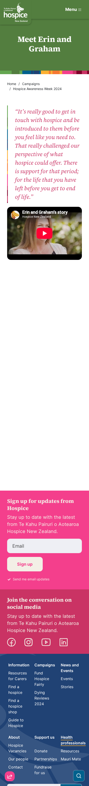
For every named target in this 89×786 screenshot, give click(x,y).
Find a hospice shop (15, 706)
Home (11, 84)
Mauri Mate (71, 759)
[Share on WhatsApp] (10, 765)
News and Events (70, 668)
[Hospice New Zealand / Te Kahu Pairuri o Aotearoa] (15, 12)
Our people (18, 759)
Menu (71, 9)
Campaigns (31, 84)
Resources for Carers (17, 676)
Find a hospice (15, 689)
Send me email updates (31, 579)
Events (67, 678)
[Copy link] (10, 724)
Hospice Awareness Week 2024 (37, 89)
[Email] (10, 738)
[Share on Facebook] (10, 751)
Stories (67, 686)
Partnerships (45, 759)
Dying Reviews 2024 (41, 698)
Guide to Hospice (16, 723)
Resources (70, 751)
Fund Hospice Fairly (41, 679)
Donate (40, 751)
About (14, 737)
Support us (44, 737)
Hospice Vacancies (17, 748)
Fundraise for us (43, 770)
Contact (15, 767)
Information (18, 665)
